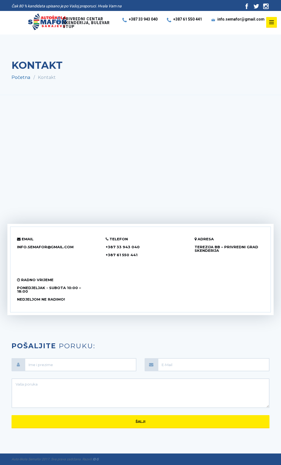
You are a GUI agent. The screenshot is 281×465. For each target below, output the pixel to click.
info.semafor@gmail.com (241, 19)
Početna (21, 77)
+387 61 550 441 (187, 19)
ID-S (96, 459)
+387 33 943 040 (143, 19)
